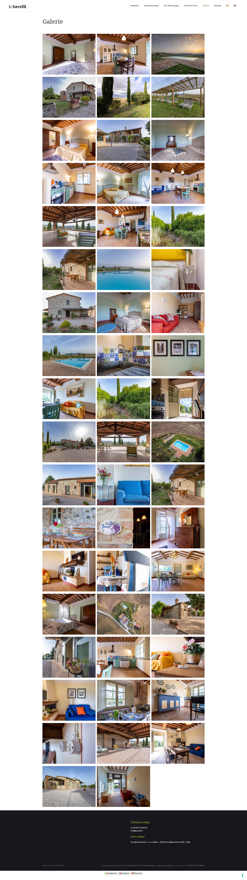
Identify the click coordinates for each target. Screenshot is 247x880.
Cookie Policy (59, 865)
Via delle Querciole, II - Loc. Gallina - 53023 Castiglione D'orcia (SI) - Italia (160, 842)
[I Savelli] (17, 5)
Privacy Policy (47, 865)
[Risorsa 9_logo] (54, 838)
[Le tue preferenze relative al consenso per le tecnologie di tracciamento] (242, 875)
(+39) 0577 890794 (139, 828)
